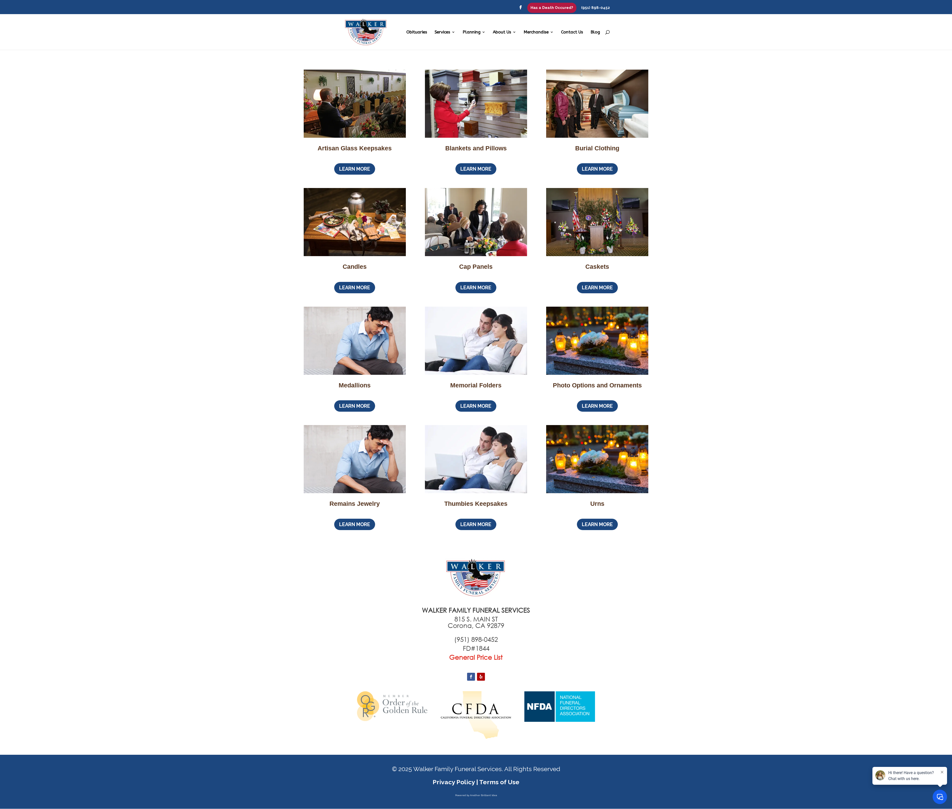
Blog (595, 32)
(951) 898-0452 (595, 8)
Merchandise (536, 32)
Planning (471, 32)
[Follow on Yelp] (481, 677)
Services (442, 32)
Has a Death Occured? (552, 7)
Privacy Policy (454, 782)
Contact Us (572, 32)
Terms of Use (499, 782)
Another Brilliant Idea (483, 795)
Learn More (354, 169)
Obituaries (416, 32)
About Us (502, 32)
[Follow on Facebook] (471, 677)
